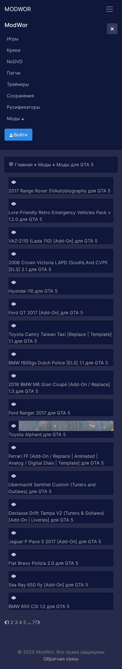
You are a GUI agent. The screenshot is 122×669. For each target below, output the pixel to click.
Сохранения (20, 95)
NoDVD (15, 61)
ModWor (18, 9)
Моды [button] (14, 118)
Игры (12, 39)
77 (34, 622)
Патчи (13, 73)
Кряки (13, 50)
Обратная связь (61, 659)
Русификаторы (23, 107)
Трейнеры (18, 84)
